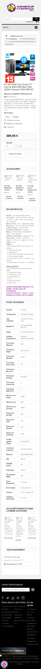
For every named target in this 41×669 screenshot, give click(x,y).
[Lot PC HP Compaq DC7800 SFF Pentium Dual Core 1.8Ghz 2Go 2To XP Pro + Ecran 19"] (8, 526)
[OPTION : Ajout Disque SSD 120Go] (32, 179)
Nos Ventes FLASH (33, 644)
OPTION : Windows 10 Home (19, 188)
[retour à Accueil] (6, 36)
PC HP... (18, 540)
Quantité (9, 143)
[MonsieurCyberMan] (20, 7)
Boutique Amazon (8, 626)
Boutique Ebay (6, 618)
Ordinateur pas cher (16, 36)
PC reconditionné (11, 39)
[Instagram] (23, 597)
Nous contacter (19, 606)
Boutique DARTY (7, 615)
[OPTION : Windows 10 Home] (20, 179)
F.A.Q (15, 623)
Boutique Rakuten (8, 612)
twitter (11, 606)
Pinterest (5, 609)
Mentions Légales (20, 620)
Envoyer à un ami (13, 120)
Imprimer (10, 127)
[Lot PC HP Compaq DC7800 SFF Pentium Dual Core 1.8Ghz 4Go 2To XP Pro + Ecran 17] (32, 526)
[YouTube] (12, 597)
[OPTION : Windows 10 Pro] (8, 179)
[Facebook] (3, 597)
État (5, 97)
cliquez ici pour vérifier (31, 658)
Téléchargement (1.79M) (13, 564)
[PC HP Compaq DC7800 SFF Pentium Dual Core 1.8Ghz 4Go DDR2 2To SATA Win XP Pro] (20, 527)
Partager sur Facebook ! (14, 124)
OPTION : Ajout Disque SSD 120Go (32, 189)
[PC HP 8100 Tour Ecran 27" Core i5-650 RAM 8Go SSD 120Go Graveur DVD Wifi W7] (20, 67)
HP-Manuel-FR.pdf (12, 557)
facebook (5, 606)
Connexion (29, 22)
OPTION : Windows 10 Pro (8, 188)
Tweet (7, 117)
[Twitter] (7, 597)
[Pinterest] (18, 597)
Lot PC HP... (8, 538)
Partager (15, 117)
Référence (7, 94)
